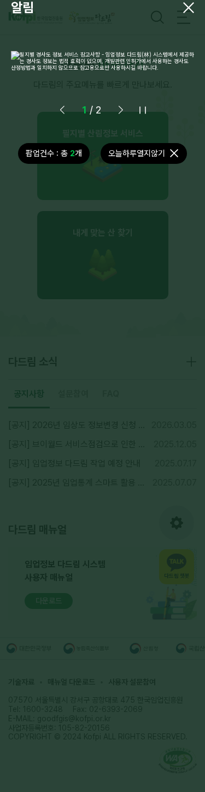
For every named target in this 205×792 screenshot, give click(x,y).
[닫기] (188, 7)
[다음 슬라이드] (121, 110)
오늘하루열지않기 (136, 153)
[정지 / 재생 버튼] (143, 110)
